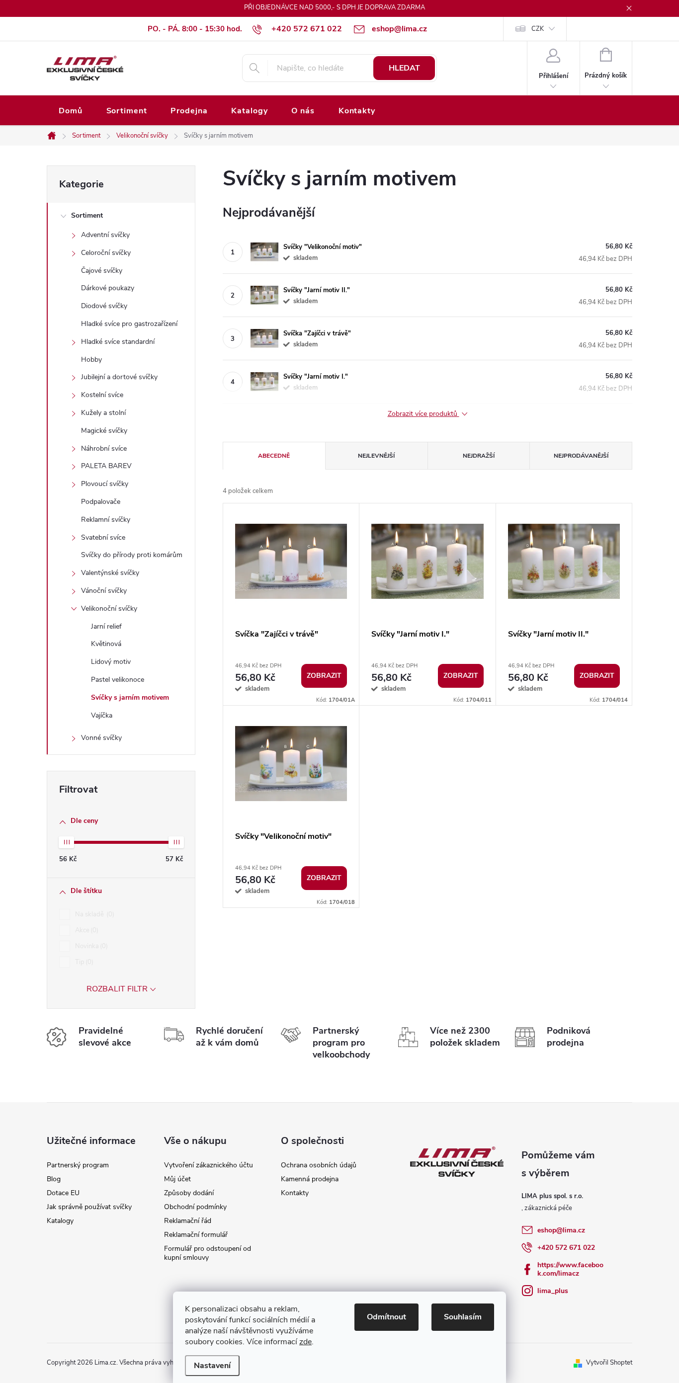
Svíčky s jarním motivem (130, 697)
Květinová (106, 644)
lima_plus (552, 1291)
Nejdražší (479, 456)
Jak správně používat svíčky (89, 1207)
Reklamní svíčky (105, 519)
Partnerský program (78, 1165)
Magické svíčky (104, 430)
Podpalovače (100, 501)
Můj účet (177, 1179)
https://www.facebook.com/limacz (570, 1269)
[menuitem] (70, 111)
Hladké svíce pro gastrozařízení (129, 323)
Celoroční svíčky (106, 252)
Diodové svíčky (104, 306)
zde (305, 1341)
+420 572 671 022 (566, 1247)
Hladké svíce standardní (118, 341)
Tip (83, 962)
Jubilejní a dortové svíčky (119, 377)
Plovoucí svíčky (104, 483)
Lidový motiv (111, 661)
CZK (537, 28)
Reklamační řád (187, 1220)
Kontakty (295, 1193)
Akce (85, 930)
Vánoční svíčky (104, 590)
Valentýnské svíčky (110, 572)
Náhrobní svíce (104, 448)
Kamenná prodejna (310, 1179)
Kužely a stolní (103, 412)
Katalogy (60, 1220)
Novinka (90, 946)
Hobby (91, 359)
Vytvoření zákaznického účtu (208, 1165)
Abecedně (274, 456)
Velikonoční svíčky (109, 608)
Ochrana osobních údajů (318, 1165)
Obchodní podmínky (195, 1207)
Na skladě (93, 914)
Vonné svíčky (101, 737)
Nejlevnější (376, 456)
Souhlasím (463, 1316)
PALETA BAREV (106, 466)
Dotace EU (63, 1193)
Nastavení (212, 1365)
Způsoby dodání (189, 1193)
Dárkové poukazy (107, 288)
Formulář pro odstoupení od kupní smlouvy (207, 1253)
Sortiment (87, 215)
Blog (54, 1179)
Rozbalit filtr (117, 988)
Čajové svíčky (101, 270)
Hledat (404, 68)
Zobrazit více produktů (423, 414)
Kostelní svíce (102, 395)
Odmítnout (386, 1316)
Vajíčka (101, 715)
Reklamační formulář (196, 1234)
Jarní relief (106, 626)
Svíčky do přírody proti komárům (131, 555)
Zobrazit (324, 675)
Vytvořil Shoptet (609, 1362)
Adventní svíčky (105, 235)
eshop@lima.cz (561, 1230)
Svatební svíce (103, 537)
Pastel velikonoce (117, 679)
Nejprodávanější (581, 456)
